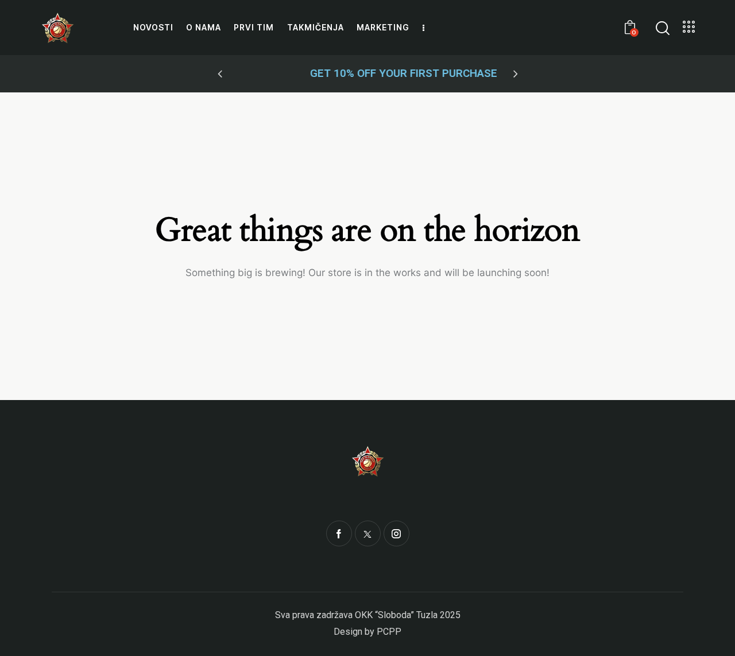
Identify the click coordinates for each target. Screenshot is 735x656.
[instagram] (396, 533)
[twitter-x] (368, 533)
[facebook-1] (339, 533)
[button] (220, 74)
